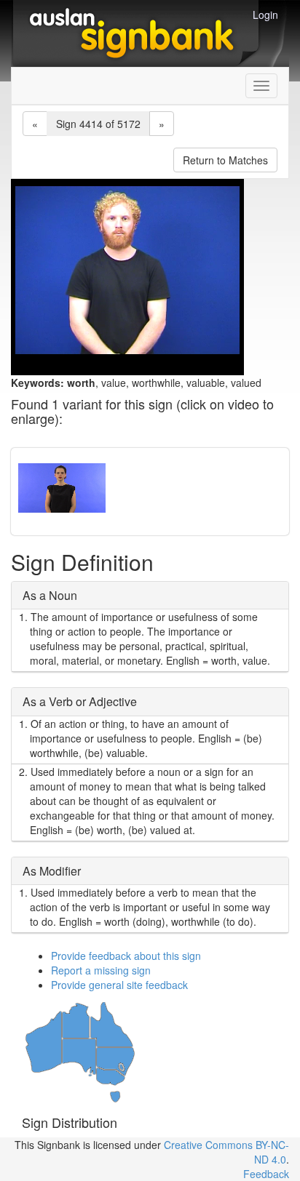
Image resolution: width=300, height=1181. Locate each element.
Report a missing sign (101, 970)
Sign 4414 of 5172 (98, 123)
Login (265, 14)
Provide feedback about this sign (126, 955)
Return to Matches (225, 160)
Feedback (266, 1173)
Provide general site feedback (119, 984)
